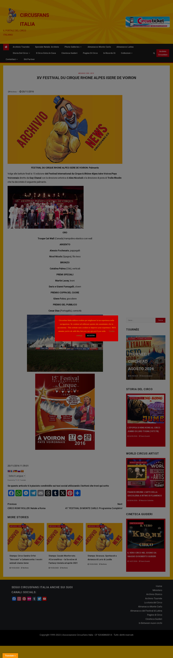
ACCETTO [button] (91, 335)
